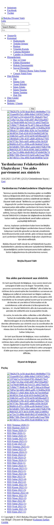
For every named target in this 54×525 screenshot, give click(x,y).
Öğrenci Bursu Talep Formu (32, 70)
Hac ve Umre (19, 60)
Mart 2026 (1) (18, 433)
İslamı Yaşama (20, 89)
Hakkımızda (19, 41)
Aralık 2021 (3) (19, 509)
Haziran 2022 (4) (20, 493)
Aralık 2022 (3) (19, 484)
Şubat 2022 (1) (19, 503)
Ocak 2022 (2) (19, 506)
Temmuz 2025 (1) (20, 446)
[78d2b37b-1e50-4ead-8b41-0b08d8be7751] (28, 111)
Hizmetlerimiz (14, 57)
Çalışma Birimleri (21, 51)
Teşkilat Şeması (20, 43)
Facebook (11, 10)
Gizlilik (4, 522)
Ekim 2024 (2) (19, 455)
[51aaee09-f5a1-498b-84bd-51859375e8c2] (28, 114)
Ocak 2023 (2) (19, 482)
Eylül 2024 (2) (19, 457)
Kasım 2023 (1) (19, 468)
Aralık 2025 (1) (19, 438)
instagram (11, 7)
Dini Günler (13, 98)
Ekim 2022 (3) (19, 490)
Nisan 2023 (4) (19, 474)
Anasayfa (11, 35)
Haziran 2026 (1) (20, 427)
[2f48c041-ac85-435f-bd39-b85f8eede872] (28, 136)
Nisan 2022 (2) (19, 498)
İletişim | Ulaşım (14, 103)
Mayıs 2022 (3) (19, 495)
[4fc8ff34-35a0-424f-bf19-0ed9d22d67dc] (27, 133)
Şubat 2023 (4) (19, 479)
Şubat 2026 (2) (19, 436)
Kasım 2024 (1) (19, 452)
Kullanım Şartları (41, 519)
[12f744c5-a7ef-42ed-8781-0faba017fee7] (27, 117)
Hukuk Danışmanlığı (23, 65)
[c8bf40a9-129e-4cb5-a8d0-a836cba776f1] (28, 138)
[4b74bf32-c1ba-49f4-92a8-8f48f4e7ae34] (27, 157)
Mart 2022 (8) (18, 501)
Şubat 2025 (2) (19, 449)
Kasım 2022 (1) (19, 487)
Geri (3, 181)
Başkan (16, 46)
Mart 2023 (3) (18, 476)
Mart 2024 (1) (18, 463)
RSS (9, 425)
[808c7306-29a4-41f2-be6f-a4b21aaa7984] (28, 155)
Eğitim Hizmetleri (21, 62)
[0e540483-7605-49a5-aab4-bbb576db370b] (28, 147)
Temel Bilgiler (20, 84)
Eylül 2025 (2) (19, 444)
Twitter (10, 13)
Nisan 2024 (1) (19, 460)
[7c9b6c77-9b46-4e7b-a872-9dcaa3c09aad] (28, 125)
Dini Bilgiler (13, 76)
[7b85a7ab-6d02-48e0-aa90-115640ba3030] (28, 128)
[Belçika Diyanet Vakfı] (13, 18)
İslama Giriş (19, 81)
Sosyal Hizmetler (21, 68)
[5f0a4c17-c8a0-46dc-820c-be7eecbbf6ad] (27, 130)
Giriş (3, 21)
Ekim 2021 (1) (19, 512)
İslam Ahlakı (19, 87)
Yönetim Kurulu (21, 49)
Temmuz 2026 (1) (20, 425)
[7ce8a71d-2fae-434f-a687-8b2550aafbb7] (27, 119)
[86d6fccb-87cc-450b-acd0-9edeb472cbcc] (28, 144)
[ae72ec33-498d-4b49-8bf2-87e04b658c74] (28, 152)
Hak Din (17, 95)
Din (15, 79)
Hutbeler (11, 100)
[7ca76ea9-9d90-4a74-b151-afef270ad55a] (28, 122)
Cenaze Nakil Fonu (22, 73)
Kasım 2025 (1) (19, 441)
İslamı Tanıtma (20, 92)
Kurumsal (11, 38)
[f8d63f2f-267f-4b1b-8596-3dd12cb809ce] (28, 149)
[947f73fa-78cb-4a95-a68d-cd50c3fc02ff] (27, 141)
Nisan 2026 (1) (19, 430)
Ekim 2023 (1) (19, 471)
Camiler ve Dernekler (23, 54)
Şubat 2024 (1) (19, 465)
